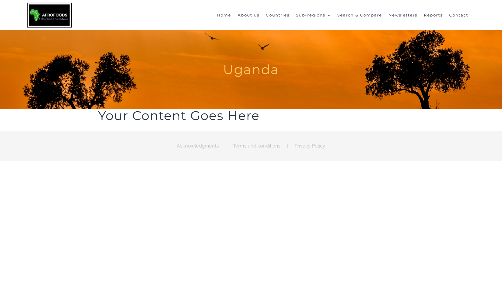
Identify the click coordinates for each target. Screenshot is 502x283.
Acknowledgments (198, 146)
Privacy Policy (310, 146)
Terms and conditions (257, 146)
